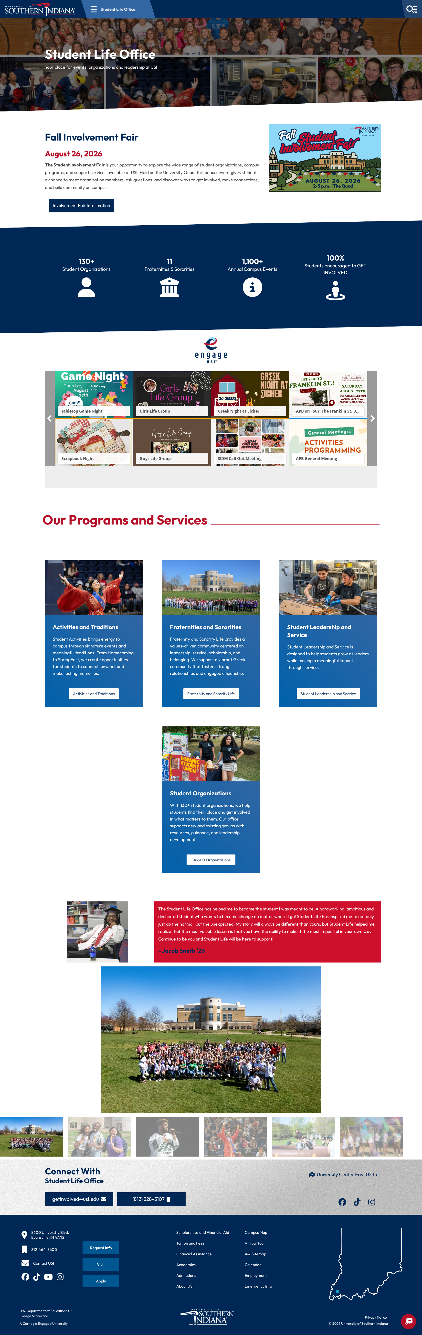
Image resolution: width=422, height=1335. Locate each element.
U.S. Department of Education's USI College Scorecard (47, 1313)
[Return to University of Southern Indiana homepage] (206, 1317)
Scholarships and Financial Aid (202, 1232)
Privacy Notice (376, 1317)
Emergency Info (258, 1286)
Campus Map (256, 1232)
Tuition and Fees (190, 1243)
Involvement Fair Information (81, 205)
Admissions (186, 1275)
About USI (184, 1286)
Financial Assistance (194, 1253)
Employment (256, 1275)
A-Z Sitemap (255, 1253)
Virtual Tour (255, 1243)
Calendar (253, 1264)
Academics (186, 1264)
